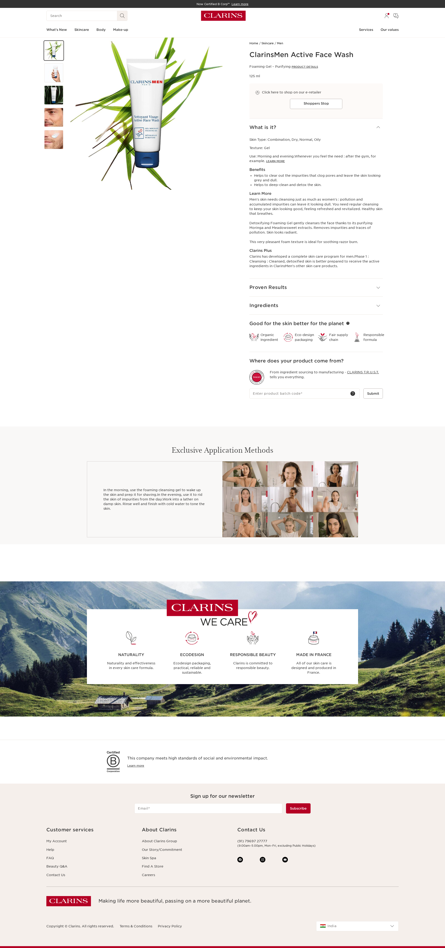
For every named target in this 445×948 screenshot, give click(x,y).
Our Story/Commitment (162, 850)
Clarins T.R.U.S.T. (363, 372)
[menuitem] (386, 16)
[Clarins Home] (223, 15)
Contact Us (55, 875)
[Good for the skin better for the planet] (348, 323)
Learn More (275, 161)
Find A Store (152, 866)
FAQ (50, 858)
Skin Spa (149, 858)
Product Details (305, 66)
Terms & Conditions (136, 926)
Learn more (135, 765)
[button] (53, 50)
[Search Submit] (122, 16)
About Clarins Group (159, 841)
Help (50, 850)
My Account (56, 841)
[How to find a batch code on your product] (353, 394)
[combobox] (357, 926)
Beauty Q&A (56, 866)
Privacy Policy (170, 926)
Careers (148, 875)
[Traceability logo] (256, 377)
